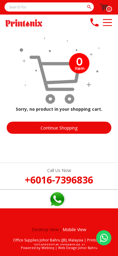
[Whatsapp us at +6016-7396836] (57, 205)
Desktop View (45, 229)
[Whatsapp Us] (103, 237)
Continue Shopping (59, 128)
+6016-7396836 (59, 179)
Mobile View (74, 229)
